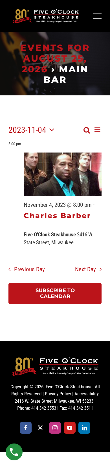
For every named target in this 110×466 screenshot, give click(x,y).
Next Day (85, 269)
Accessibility (86, 393)
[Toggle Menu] (97, 16)
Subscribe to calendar (55, 293)
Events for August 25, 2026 (55, 58)
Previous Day (29, 269)
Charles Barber (57, 215)
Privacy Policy (58, 393)
